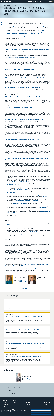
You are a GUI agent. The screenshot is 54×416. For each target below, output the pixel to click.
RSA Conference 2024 (11, 192)
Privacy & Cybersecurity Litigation (10, 393)
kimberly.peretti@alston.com (21, 281)
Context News (16, 227)
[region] (27, 412)
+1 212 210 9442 (27, 378)
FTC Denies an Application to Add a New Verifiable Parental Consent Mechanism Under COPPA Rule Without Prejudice (27, 49)
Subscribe (45, 404)
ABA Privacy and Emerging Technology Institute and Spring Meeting (25, 200)
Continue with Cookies (41, 414)
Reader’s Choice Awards (37, 228)
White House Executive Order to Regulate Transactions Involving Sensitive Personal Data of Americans (24, 96)
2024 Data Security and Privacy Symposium (20, 203)
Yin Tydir (21, 265)
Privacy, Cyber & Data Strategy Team (31, 264)
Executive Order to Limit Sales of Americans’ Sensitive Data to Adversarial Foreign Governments (23, 87)
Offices (47, 1)
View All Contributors (27, 288)
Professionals (30, 1)
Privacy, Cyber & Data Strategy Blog (29, 268)
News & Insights (39, 1)
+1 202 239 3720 (19, 280)
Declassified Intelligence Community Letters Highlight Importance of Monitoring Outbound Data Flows (24, 119)
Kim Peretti (42, 264)
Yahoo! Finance (9, 227)
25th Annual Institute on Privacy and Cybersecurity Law (18, 181)
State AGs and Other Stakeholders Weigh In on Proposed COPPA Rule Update (19, 69)
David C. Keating (41, 277)
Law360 (43, 23)
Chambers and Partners (39, 30)
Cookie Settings (41, 410)
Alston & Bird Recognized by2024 (14, 256)
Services (34, 1)
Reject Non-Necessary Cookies (41, 412)
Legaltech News (23, 234)
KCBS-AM (8, 224)
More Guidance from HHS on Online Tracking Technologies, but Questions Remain (20, 57)
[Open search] (52, 1)
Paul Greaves (15, 265)
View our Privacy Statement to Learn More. (6, 411)
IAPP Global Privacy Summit (41, 207)
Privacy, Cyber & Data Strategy (9, 390)
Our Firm (43, 1)
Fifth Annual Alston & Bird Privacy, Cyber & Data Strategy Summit (30, 195)
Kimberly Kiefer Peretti (19, 277)
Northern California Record (33, 231)
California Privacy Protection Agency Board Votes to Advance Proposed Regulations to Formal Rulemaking (25, 77)
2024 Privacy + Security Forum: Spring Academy (22, 189)
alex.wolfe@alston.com (28, 379)
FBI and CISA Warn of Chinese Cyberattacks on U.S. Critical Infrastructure (18, 107)
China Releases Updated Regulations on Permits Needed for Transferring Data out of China (22, 139)
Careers (50, 1)
